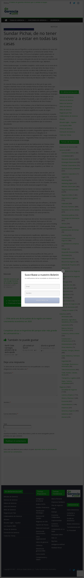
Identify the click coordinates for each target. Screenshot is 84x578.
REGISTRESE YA (42, 300)
